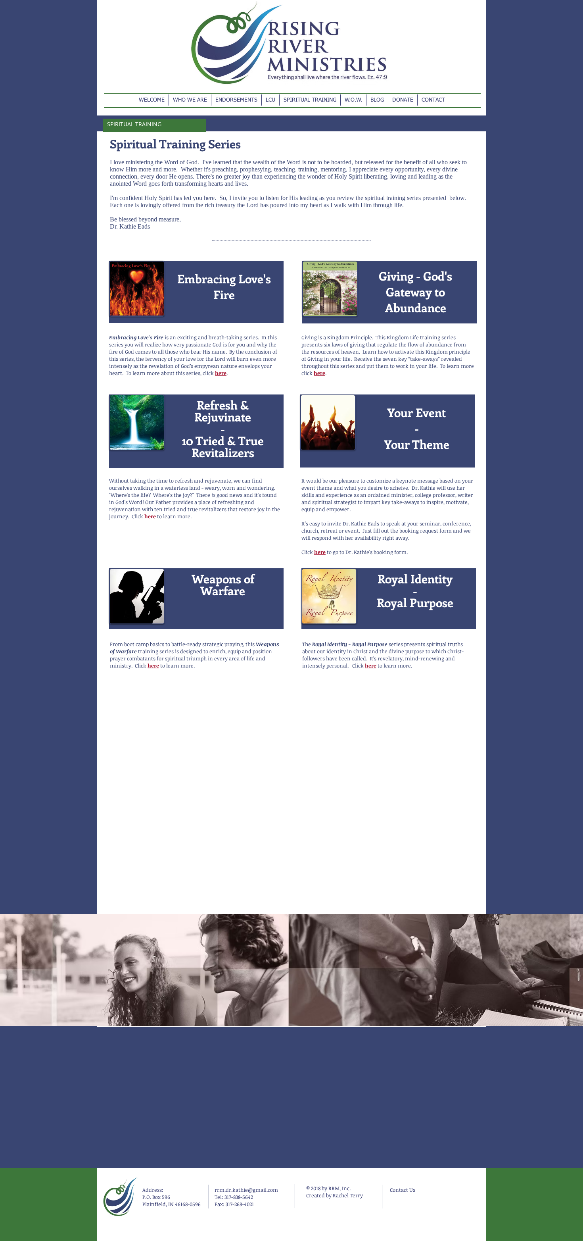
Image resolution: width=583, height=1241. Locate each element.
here (220, 373)
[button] (190, 100)
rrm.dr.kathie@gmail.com (246, 1189)
